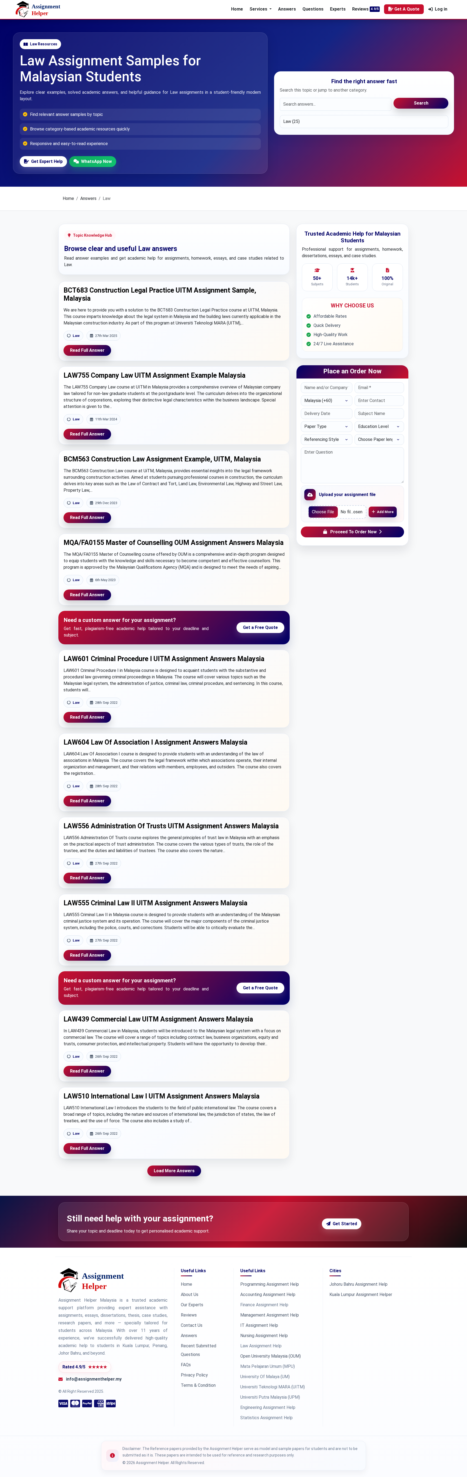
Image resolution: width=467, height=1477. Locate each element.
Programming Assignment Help (269, 1284)
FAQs (186, 1364)
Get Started (345, 1223)
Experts (338, 9)
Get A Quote (406, 9)
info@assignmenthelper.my (94, 1379)
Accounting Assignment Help (267, 1294)
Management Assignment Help (269, 1315)
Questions (312, 9)
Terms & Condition (198, 1385)
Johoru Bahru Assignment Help (358, 1284)
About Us (189, 1294)
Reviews (360, 9)
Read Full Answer (87, 350)
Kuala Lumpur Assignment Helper (360, 1294)
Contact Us (191, 1325)
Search (421, 103)
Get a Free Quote (260, 627)
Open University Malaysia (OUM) (270, 1356)
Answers (287, 9)
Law (76, 336)
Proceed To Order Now (353, 531)
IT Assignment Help (259, 1325)
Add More (385, 512)
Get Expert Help (47, 161)
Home (237, 9)
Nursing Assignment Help (264, 1335)
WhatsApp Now (96, 161)
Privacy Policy (194, 1375)
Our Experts (192, 1304)
